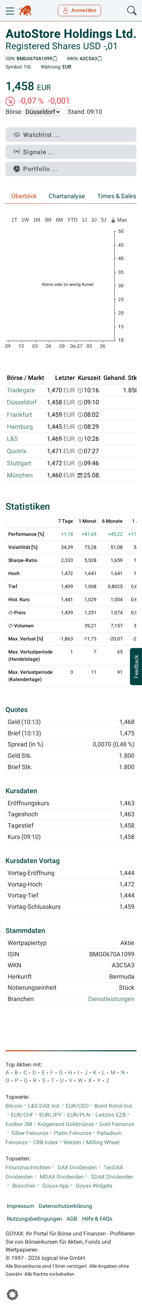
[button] (12, 1294)
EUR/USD (77, 1106)
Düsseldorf (22, 402)
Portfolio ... (40, 168)
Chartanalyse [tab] (67, 196)
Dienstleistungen (111, 999)
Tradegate (21, 390)
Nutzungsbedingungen (34, 1219)
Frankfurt (19, 414)
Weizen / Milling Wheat (91, 1142)
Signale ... (38, 152)
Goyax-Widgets (94, 1186)
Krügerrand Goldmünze (66, 1124)
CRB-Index (45, 1142)
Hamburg (20, 426)
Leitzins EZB (110, 1115)
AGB (72, 1219)
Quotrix (17, 451)
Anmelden (84, 10)
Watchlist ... (41, 134)
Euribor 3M (19, 1124)
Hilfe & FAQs (97, 1219)
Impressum (20, 1206)
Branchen (24, 1186)
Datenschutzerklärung (65, 1206)
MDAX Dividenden (62, 1177)
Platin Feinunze (72, 1133)
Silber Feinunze (29, 1133)
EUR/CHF (22, 1115)
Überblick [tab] (24, 196)
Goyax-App (55, 1186)
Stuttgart (19, 463)
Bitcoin (14, 1106)
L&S (12, 438)
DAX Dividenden (77, 1168)
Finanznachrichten (28, 1168)
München (20, 475)
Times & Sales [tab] (116, 196)
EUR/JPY (50, 1115)
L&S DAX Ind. (44, 1106)
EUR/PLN (78, 1115)
